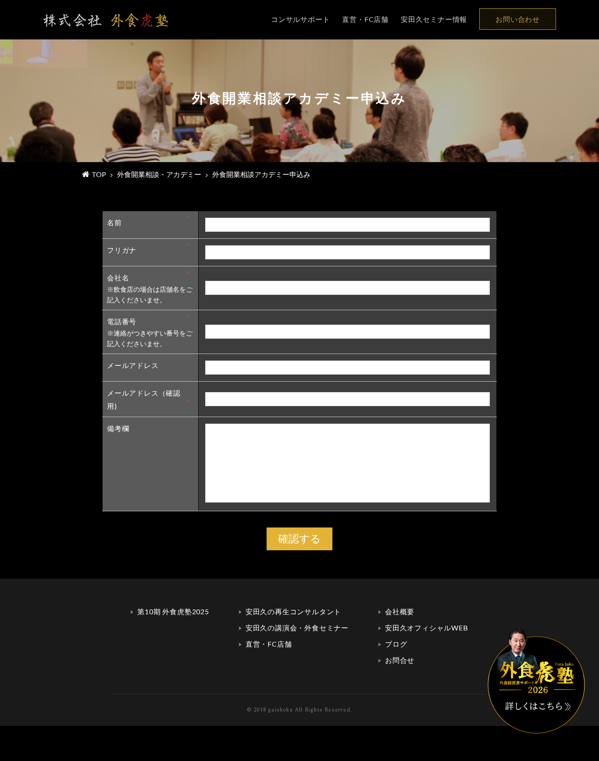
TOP (99, 174)
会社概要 (399, 611)
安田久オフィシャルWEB (426, 627)
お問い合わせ (518, 19)
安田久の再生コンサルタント (293, 611)
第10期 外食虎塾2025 (173, 611)
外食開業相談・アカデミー (159, 174)
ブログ (396, 644)
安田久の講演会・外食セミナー (297, 627)
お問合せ (399, 660)
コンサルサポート (300, 19)
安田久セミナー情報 (434, 19)
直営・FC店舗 (365, 19)
